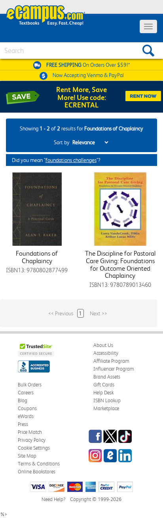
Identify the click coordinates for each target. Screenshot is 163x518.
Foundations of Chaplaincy (37, 257)
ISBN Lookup (107, 400)
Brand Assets (106, 377)
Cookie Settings (34, 448)
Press (23, 424)
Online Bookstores (36, 472)
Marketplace (106, 408)
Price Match (30, 432)
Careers (26, 393)
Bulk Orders (30, 385)
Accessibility (105, 353)
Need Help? (53, 499)
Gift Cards (103, 385)
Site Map (27, 456)
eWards (26, 416)
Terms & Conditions (39, 464)
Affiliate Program (111, 361)
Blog (22, 400)
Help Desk (103, 393)
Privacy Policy (31, 440)
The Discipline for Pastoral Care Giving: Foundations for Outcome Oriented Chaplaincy (120, 264)
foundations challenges (71, 160)
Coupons (27, 408)
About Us (103, 345)
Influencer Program (113, 369)
